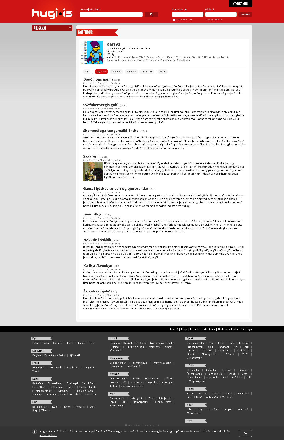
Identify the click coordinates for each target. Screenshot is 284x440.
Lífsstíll (113, 338)
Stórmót (140, 59)
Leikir (35, 378)
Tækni (190, 388)
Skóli (92, 406)
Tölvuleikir (90, 394)
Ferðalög (141, 343)
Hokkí (246, 346)
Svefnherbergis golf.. (101, 105)
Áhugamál (40, 28)
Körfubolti (242, 350)
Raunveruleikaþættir (160, 398)
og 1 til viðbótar (181, 59)
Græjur (228, 393)
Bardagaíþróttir (195, 343)
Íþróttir (191, 350)
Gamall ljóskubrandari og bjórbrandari (116, 188)
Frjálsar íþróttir (195, 346)
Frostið (174, 329)
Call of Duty (88, 383)
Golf (200, 57)
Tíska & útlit (116, 350)
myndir (131, 71)
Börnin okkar (39, 406)
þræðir (116, 71)
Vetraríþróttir (194, 357)
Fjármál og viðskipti (55, 355)
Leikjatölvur (243, 393)
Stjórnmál (74, 355)
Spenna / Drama (162, 402)
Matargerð (155, 346)
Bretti (221, 343)
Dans (231, 343)
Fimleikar (244, 343)
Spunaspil (37, 394)
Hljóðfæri (170, 57)
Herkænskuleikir (88, 387)
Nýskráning (240, 3)
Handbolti (223, 346)
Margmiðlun (116, 358)
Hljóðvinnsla (140, 362)
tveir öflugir (93, 214)
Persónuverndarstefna (202, 329)
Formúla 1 (213, 409)
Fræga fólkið (138, 57)
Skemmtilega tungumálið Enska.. (111, 130)
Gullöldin (211, 370)
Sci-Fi (124, 402)
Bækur (136, 378)
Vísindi (36, 371)
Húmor (208, 57)
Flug (200, 409)
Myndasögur (137, 382)
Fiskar (35, 343)
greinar (101, 71)
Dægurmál (38, 350)
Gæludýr (57, 343)
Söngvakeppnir (197, 381)
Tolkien (114, 386)
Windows (227, 397)
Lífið (34, 402)
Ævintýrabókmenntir (132, 386)
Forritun (216, 393)
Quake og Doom (84, 391)
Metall (245, 374)
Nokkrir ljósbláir (97, 239)
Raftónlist (237, 377)
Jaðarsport (207, 350)
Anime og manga (119, 378)
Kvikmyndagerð (162, 362)
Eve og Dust (38, 387)
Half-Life (159, 57)
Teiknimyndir (183, 57)
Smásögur (166, 382)
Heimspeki (56, 367)
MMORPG (63, 391)
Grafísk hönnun (118, 362)
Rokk (249, 377)
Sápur (113, 402)
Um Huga (246, 329)
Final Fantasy (56, 387)
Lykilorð (209, 9)
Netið (199, 397)
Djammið (115, 343)
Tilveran (45, 410)
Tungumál (88, 367)
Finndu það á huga (91, 9)
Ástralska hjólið (96, 291)
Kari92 (113, 44)
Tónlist (191, 365)
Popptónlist (166, 59)
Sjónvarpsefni (140, 402)
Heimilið (116, 346)
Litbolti (191, 354)
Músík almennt (195, 377)
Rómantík (80, 406)
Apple (190, 393)
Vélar (190, 404)
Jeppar (228, 409)
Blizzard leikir (55, 383)
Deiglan (36, 355)
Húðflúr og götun (135, 346)
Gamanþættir (114, 59)
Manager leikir (43, 391)
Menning (114, 374)
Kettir (92, 343)
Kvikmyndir (137, 398)
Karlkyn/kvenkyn (97, 265)
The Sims (51, 394)
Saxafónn (91, 156)
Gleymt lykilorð (214, 19)
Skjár (112, 393)
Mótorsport (193, 413)
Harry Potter (152, 378)
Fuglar (46, 343)
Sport (190, 338)
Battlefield (38, 383)
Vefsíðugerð (152, 59)
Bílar (194, 57)
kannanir (146, 71)
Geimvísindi (38, 367)
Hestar (69, 343)
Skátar (168, 346)
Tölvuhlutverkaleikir (70, 394)
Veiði (245, 354)
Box (211, 343)
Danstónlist (193, 370)
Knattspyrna (124, 57)
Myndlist (152, 382)
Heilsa (171, 343)
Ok (245, 433)
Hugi (189, 420)
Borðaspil (72, 383)
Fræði (35, 363)
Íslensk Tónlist (220, 57)
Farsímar (202, 393)
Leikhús (114, 382)
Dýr (34, 338)
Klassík (149, 57)
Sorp (35, 410)
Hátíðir (55, 406)
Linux (190, 397)
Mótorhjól (243, 409)
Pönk (226, 377)
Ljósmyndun (116, 366)
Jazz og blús (128, 59)
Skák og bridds (210, 354)
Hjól (236, 346)
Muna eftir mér (184, 19)
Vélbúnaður (212, 397)
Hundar (81, 343)
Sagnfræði (72, 367)
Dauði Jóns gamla (98, 79)
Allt (86, 71)
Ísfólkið (168, 378)
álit (163, 71)
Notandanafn (179, 9)
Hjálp (184, 329)
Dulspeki (128, 343)
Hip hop (226, 370)
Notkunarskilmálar (228, 329)
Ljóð (124, 382)
